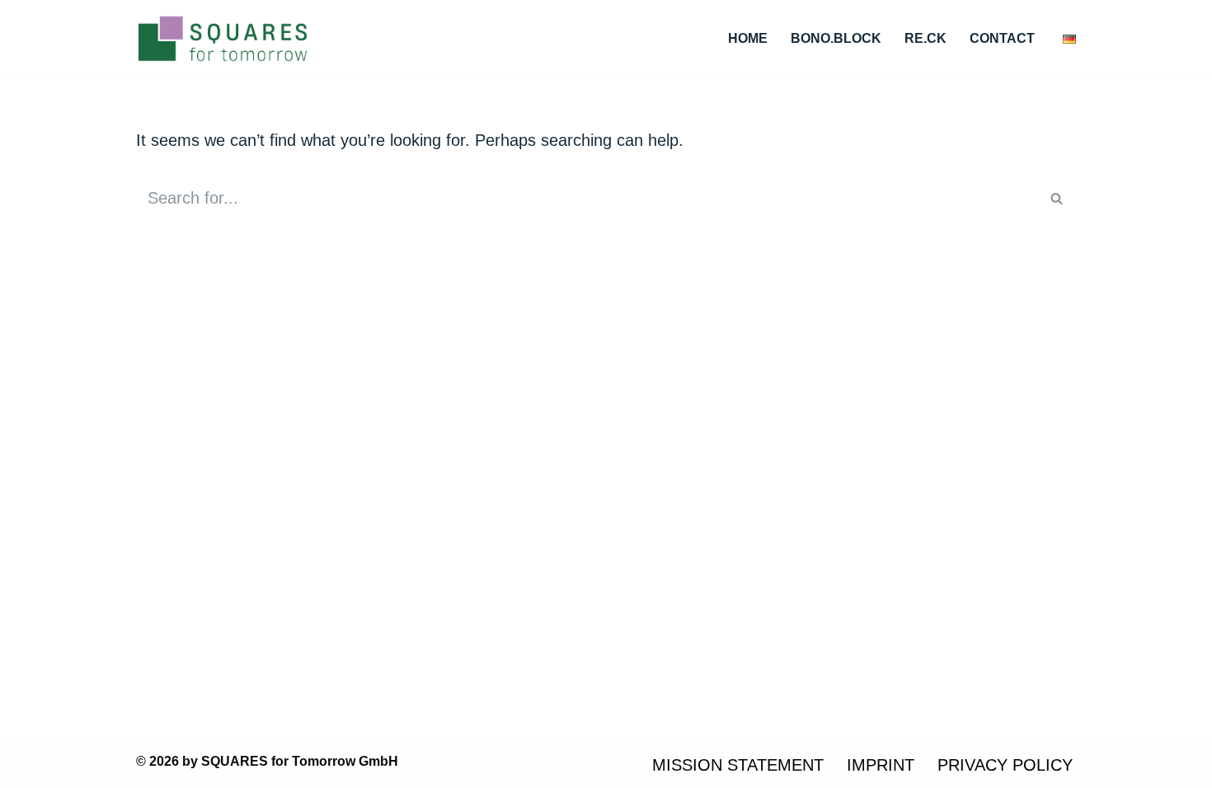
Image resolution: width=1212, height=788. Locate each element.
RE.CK (925, 38)
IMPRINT (880, 765)
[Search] (1057, 198)
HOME (748, 38)
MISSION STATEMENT (738, 765)
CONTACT (1002, 38)
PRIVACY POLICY (1005, 765)
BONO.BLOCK (836, 38)
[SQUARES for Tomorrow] (222, 38)
